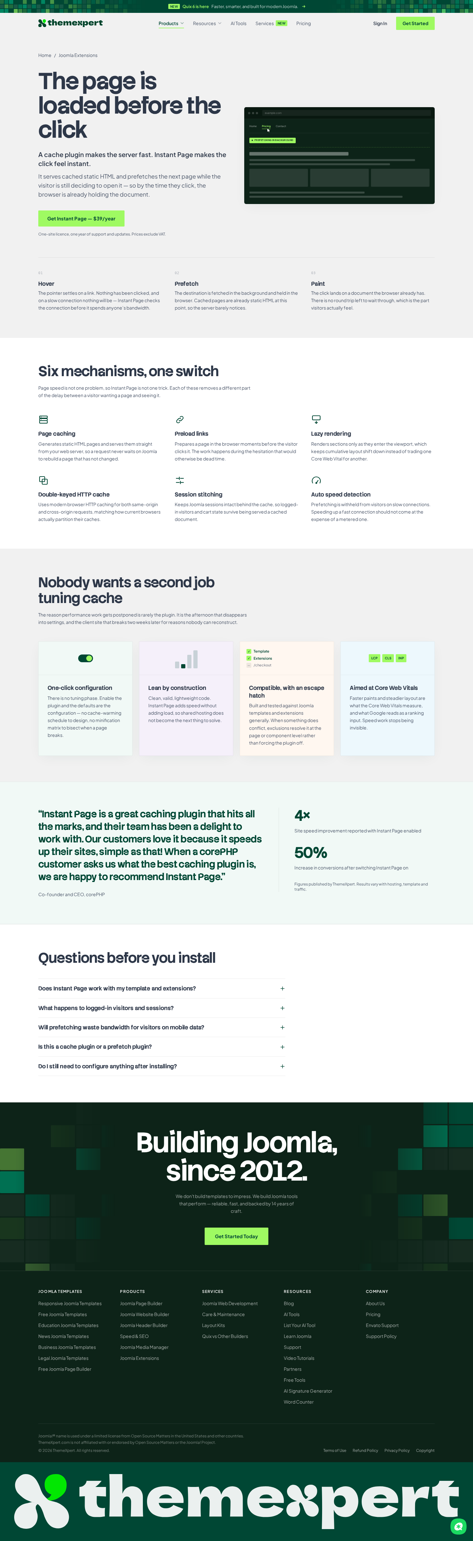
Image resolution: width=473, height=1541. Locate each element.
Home (44, 55)
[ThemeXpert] (70, 23)
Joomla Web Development (230, 1303)
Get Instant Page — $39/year (81, 218)
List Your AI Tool (299, 1325)
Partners (292, 1369)
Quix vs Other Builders (225, 1336)
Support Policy (381, 1336)
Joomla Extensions (78, 55)
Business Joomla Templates (67, 1347)
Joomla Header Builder (144, 1325)
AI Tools (238, 23)
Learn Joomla (297, 1336)
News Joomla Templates (63, 1336)
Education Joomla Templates (68, 1325)
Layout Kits (213, 1325)
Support (292, 1347)
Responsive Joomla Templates (70, 1303)
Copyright (425, 1450)
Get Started (415, 23)
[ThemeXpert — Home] (236, 1501)
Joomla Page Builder (141, 1303)
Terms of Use (334, 1450)
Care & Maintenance (223, 1314)
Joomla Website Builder (144, 1314)
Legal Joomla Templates (63, 1358)
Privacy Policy (397, 1450)
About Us (375, 1303)
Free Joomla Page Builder (64, 1369)
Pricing (303, 23)
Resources (204, 23)
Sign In (380, 23)
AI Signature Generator (308, 1391)
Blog (289, 1303)
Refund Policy (365, 1450)
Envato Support (382, 1325)
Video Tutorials (299, 1358)
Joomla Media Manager (144, 1347)
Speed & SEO (134, 1336)
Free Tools (294, 1380)
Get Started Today (236, 1236)
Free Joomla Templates (62, 1314)
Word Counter (299, 1402)
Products (168, 23)
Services (270, 23)
